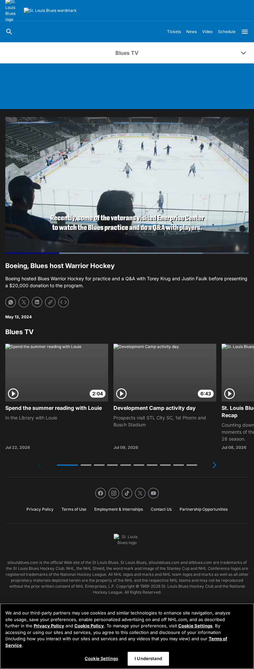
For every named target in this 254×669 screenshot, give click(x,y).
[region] (127, 636)
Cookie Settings (195, 625)
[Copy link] (50, 302)
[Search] (9, 32)
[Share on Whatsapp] (10, 302)
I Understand (148, 658)
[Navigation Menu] (245, 32)
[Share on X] (24, 302)
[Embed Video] (63, 302)
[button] (67, 465)
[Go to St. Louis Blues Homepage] (50, 11)
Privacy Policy (49, 625)
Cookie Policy (89, 625)
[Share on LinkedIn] (37, 302)
